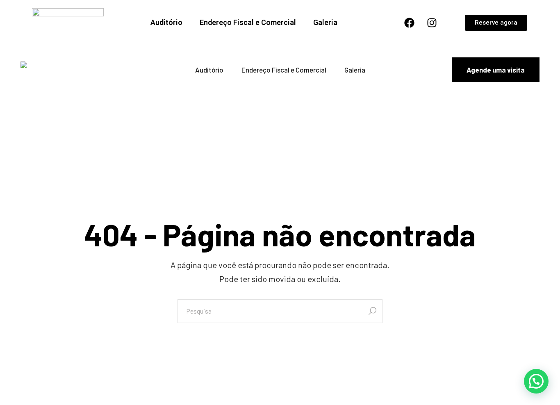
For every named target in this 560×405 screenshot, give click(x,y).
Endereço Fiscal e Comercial (248, 22)
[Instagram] (431, 22)
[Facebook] (409, 22)
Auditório (166, 22)
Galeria (325, 22)
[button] (536, 381)
